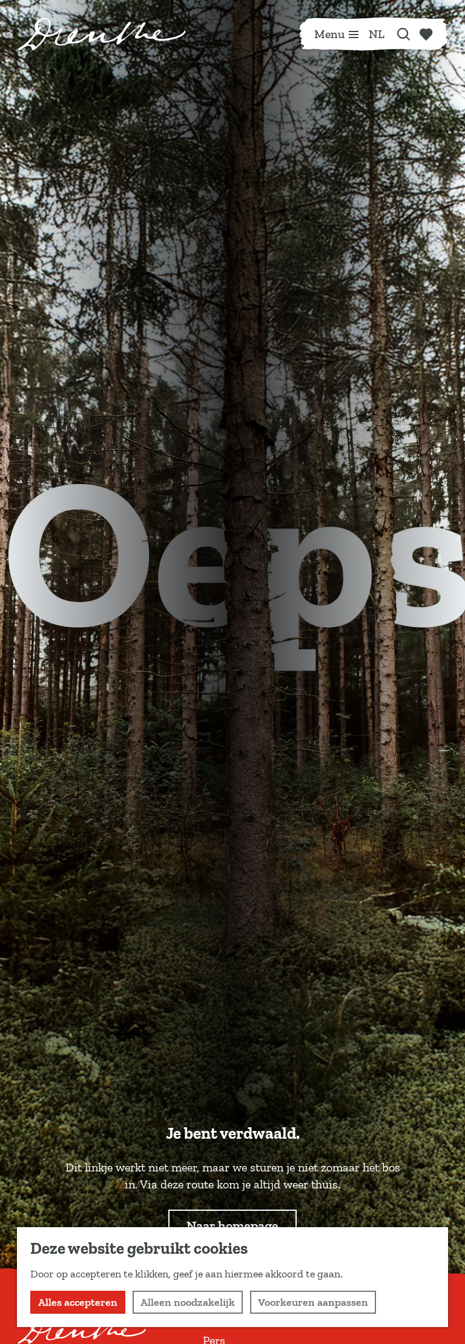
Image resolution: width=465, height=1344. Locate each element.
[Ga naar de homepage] (101, 34)
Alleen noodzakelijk (187, 1302)
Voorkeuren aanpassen (313, 1302)
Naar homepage (232, 1225)
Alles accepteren (77, 1302)
